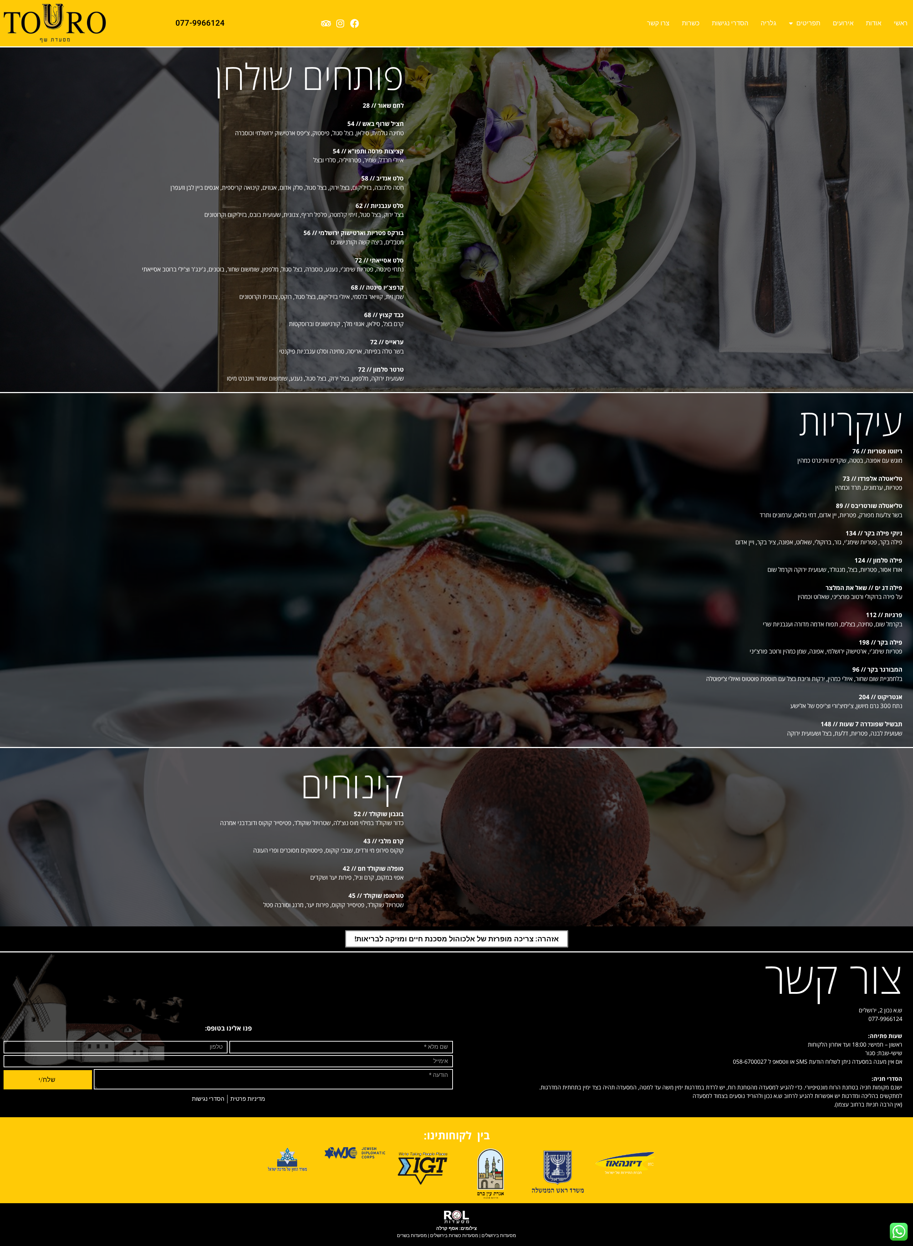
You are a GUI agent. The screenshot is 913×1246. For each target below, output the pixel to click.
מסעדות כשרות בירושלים (454, 1235)
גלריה (768, 23)
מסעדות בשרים (412, 1235)
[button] (456, 939)
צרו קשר (658, 23)
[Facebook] (354, 23)
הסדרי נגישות (730, 23)
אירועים (843, 23)
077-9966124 (200, 23)
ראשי (901, 23)
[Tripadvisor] (326, 23)
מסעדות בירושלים (498, 1235)
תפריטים (808, 23)
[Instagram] (340, 23)
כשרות (690, 23)
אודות (873, 23)
